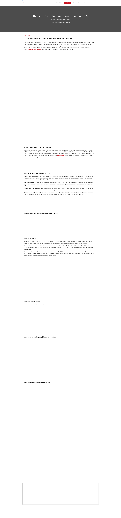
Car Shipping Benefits (27, 467)
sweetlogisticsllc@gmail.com (28, 438)
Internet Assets (66, 513)
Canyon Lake (60, 155)
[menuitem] (59, 3)
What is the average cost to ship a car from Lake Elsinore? (40, 347)
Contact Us (25, 480)
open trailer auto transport (34, 49)
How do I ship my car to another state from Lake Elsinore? (40, 358)
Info (23, 477)
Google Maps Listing (27, 443)
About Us (25, 460)
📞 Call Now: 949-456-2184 (67, 101)
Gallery (24, 473)
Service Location (26, 464)
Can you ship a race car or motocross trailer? (36, 343)
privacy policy (73, 513)
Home (24, 457)
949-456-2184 (74, 206)
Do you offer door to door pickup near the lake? (37, 355)
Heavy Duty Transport (27, 470)
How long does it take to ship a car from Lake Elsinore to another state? (43, 351)
